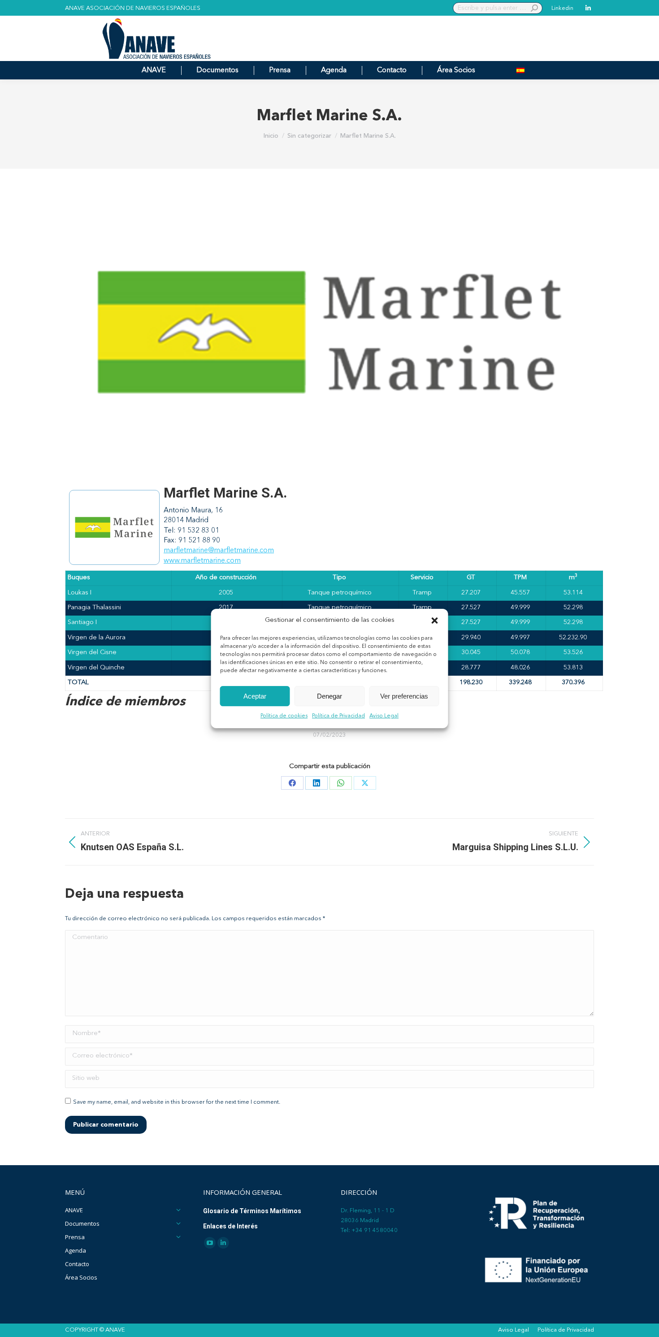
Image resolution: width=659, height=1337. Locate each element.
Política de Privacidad (338, 716)
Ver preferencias (404, 696)
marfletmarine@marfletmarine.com (219, 550)
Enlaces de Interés (230, 1226)
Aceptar (254, 696)
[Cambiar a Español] (520, 70)
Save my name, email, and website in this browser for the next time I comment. (176, 1102)
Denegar (329, 696)
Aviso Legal (384, 716)
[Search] (534, 8)
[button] (434, 620)
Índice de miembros (125, 702)
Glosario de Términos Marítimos (252, 1211)
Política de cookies (284, 716)
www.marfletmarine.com (202, 560)
